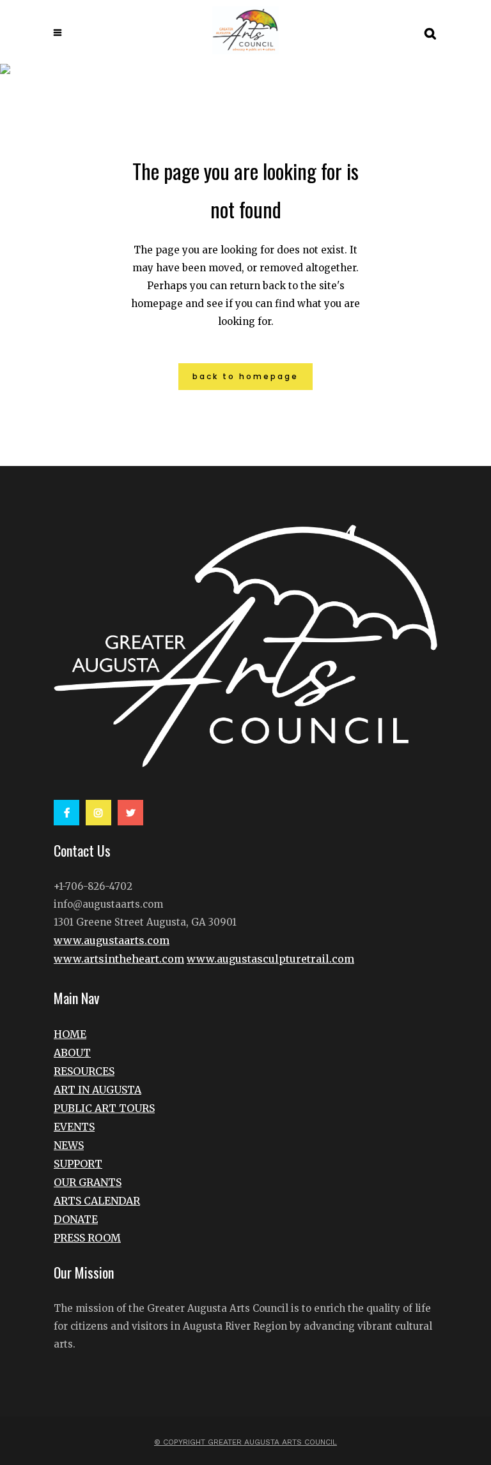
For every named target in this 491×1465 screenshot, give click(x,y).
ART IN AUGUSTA (97, 1089)
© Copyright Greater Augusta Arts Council (245, 1442)
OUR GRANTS (87, 1182)
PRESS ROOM (87, 1237)
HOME (70, 1034)
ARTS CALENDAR (97, 1200)
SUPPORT (78, 1163)
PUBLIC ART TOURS (104, 1108)
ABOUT (72, 1052)
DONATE (76, 1219)
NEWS (69, 1145)
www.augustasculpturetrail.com (270, 958)
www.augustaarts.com (111, 940)
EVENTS (74, 1126)
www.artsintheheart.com (119, 958)
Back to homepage (245, 376)
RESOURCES (84, 1071)
